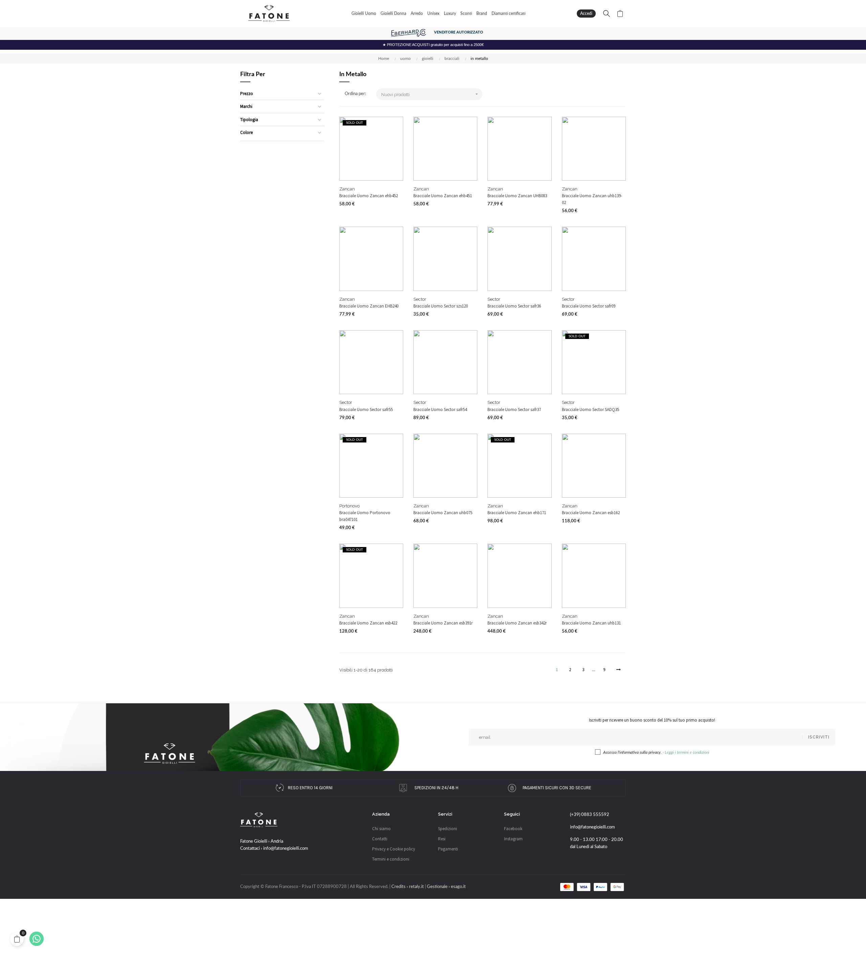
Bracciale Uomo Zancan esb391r (443, 623)
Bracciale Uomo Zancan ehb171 (516, 513)
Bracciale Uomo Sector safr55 (366, 409)
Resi (442, 839)
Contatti (379, 839)
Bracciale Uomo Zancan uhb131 (591, 623)
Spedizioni (447, 829)
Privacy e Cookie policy (393, 849)
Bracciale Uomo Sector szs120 (440, 306)
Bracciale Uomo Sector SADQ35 (590, 409)
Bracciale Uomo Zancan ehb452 (368, 196)
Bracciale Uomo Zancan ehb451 (442, 196)
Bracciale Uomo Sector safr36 (514, 306)
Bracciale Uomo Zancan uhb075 (442, 513)
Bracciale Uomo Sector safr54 (440, 409)
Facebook (513, 829)
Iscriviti (818, 737)
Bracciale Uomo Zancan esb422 (368, 623)
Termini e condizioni (390, 859)
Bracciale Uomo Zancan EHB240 (368, 306)
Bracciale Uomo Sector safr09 (588, 306)
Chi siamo (381, 829)
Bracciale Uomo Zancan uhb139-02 (592, 199)
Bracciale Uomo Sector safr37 (514, 409)
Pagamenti (448, 849)
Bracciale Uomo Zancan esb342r (517, 623)
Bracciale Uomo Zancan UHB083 (517, 196)
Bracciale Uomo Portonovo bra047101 (364, 516)
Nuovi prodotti (430, 94)
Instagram (513, 839)
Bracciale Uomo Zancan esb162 (591, 513)
